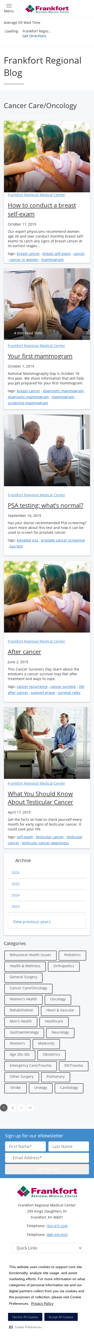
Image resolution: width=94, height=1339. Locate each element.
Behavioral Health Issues (30, 954)
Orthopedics (63, 965)
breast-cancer (28, 390)
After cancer (24, 651)
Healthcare (54, 1021)
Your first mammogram (40, 356)
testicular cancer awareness (45, 842)
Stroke (15, 1087)
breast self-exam (57, 253)
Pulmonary (56, 1076)
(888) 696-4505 (57, 1235)
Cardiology (69, 1087)
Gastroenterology (24, 1032)
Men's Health (21, 1021)
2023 (16, 906)
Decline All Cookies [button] (25, 1317)
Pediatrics (72, 954)
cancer (79, 253)
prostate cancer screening (63, 540)
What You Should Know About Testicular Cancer (40, 797)
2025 (16, 883)
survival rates (69, 692)
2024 (16, 895)
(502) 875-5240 (57, 1226)
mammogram (52, 259)
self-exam (25, 836)
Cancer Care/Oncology (28, 988)
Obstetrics (51, 1054)
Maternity (46, 1043)
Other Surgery (22, 1076)
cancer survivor (63, 686)
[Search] (79, 8)
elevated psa (27, 540)
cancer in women (24, 259)
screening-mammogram (28, 402)
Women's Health (23, 999)
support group (43, 692)
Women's (17, 1043)
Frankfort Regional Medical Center (36, 194)
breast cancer (28, 253)
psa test (16, 546)
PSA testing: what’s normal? (45, 505)
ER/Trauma (73, 1065)
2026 (16, 872)
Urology (40, 1087)
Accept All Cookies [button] (61, 1317)
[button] (25, 1327)
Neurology (60, 1032)
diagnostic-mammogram (28, 396)
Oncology (58, 999)
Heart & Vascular (60, 1010)
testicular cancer (50, 836)
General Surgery (23, 976)
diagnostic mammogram (63, 390)
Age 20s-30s (20, 1054)
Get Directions (34, 35)
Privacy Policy (42, 1303)
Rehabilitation (21, 1010)
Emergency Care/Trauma (30, 1065)
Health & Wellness (25, 965)
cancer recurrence (32, 686)
